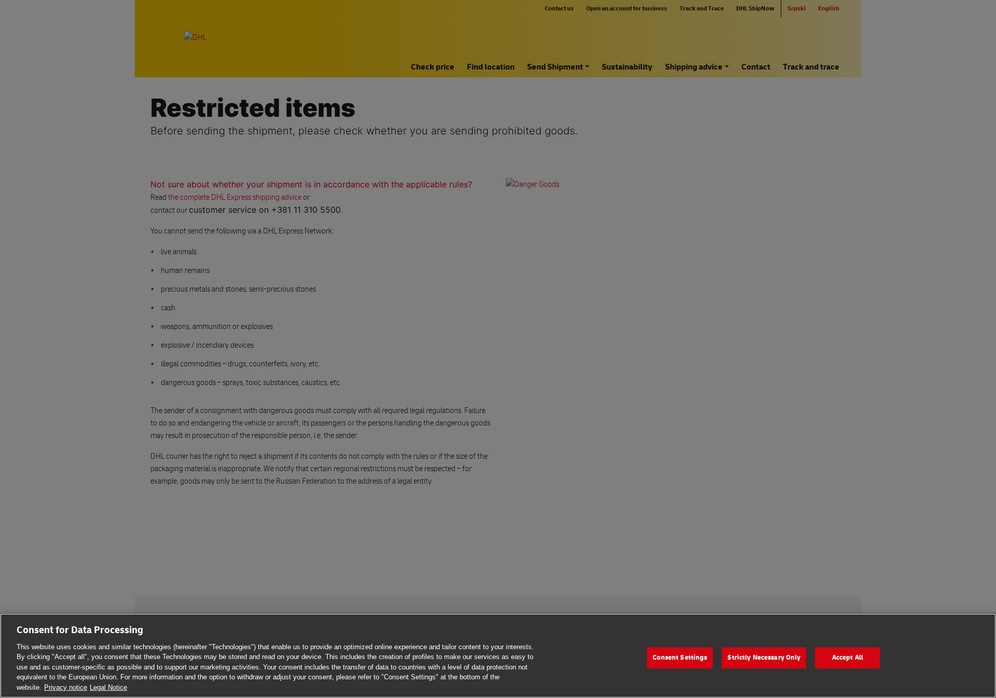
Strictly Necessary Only (763, 657)
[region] (498, 655)
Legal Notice (108, 687)
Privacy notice (65, 687)
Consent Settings (680, 657)
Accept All (847, 657)
